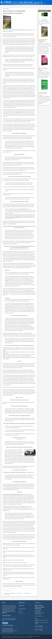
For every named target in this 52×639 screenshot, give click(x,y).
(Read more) (4, 612)
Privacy (23, 637)
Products (26, 2)
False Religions (19, 593)
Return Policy (38, 608)
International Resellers (28, 637)
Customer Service (39, 605)
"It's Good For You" (22, 608)
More (31, 2)
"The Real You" (21, 605)
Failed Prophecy (7, 594)
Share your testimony (40, 607)
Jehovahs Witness (6, 8)
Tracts (21, 2)
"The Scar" (20, 612)
